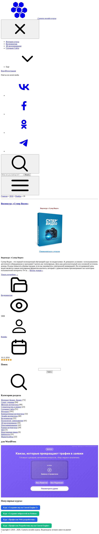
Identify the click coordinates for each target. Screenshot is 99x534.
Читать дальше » (36, 270)
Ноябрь (18, 196)
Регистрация (10, 71)
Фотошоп (5, 411)
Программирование (9, 425)
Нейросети (5, 434)
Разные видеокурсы (9, 428)
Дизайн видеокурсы (9, 416)
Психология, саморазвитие (12, 421)
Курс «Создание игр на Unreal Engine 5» (20, 507)
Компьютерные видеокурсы (12, 414)
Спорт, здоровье (7, 402)
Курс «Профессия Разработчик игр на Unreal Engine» (26, 526)
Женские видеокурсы (10, 405)
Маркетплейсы (7, 437)
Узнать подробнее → (9, 275)
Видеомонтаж (6, 295)
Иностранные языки (9, 432)
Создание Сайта (7, 409)
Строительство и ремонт (11, 407)
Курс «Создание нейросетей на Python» (20, 514)
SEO (3, 430)
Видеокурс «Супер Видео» (14, 203)
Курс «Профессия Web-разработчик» (19, 520)
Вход (3, 71)
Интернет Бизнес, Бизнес (11, 400)
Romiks (4, 337)
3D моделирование (9, 423)
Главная (4, 196)
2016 (11, 196)
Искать (27, 175)
